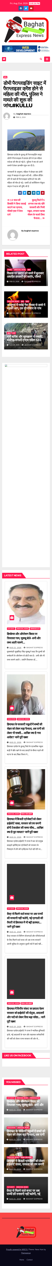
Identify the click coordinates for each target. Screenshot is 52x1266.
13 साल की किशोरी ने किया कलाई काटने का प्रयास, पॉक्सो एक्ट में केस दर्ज (16, 207)
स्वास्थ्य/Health (35, 628)
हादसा (27, 301)
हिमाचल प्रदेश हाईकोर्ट (26, 814)
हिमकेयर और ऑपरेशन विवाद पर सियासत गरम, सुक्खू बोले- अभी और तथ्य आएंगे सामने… (24, 638)
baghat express (23, 114)
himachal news (19, 269)
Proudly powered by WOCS (17, 1250)
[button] (41, 59)
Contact (30, 1260)
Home (21, 1260)
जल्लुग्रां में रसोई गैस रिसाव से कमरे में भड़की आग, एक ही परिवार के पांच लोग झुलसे (26, 308)
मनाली (13, 333)
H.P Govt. (11, 628)
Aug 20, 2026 (15, 1027)
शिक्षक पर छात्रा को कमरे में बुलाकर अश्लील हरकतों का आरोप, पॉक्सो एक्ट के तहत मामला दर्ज (25, 276)
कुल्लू (5, 77)
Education (11, 719)
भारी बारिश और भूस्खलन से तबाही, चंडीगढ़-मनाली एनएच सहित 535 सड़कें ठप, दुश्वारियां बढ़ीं (25, 340)
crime (10, 269)
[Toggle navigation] (47, 59)
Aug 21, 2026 (15, 648)
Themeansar (26, 1253)
